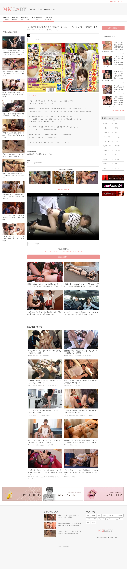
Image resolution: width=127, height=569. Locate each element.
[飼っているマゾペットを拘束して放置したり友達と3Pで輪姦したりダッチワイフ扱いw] (45, 420)
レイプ (84, 355)
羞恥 (41, 355)
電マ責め (89, 355)
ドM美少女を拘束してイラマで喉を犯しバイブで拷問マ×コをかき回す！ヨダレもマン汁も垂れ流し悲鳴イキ (45, 472)
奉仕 (116, 164)
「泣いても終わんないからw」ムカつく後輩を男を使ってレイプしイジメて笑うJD (13, 239)
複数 (37, 355)
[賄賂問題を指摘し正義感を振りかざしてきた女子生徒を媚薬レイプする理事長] (81, 331)
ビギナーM (121, 53)
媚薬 (67, 355)
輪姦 (34, 355)
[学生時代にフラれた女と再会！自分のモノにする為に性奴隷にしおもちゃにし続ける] (63, 172)
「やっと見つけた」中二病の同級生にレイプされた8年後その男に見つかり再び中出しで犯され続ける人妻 (81, 472)
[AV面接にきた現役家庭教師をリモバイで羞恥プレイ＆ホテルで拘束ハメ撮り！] (13, 161)
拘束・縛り (33, 445)
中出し (47, 355)
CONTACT (117, 537)
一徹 (67, 415)
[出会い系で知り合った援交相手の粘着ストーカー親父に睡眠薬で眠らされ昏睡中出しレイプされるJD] (81, 420)
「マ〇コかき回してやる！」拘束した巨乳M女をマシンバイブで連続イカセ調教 (13, 217)
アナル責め (118, 146)
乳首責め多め (107, 146)
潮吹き (52, 477)
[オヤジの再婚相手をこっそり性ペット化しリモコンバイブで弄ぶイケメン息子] (81, 390)
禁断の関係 (72, 415)
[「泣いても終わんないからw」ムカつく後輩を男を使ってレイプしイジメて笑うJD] (13, 224)
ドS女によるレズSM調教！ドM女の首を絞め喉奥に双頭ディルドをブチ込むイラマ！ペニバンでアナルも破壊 (13, 52)
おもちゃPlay (78, 355)
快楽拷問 (119, 515)
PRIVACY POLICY (101, 537)
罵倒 (116, 132)
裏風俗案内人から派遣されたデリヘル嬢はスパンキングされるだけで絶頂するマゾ (69, 525)
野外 (50, 30)
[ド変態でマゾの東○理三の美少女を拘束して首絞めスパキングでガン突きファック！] (13, 120)
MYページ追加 (34, 40)
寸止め (105, 128)
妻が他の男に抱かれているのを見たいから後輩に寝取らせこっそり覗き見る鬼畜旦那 (13, 196)
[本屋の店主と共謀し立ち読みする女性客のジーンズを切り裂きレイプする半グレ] (45, 360)
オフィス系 (33, 415)
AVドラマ (68, 477)
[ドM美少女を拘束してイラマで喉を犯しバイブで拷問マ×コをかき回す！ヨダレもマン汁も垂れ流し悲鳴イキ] (45, 450)
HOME (93, 537)
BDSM (93, 522)
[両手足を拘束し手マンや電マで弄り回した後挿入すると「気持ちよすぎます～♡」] (13, 59)
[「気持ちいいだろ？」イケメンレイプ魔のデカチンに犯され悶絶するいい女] (13, 141)
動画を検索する (63, 257)
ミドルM (122, 68)
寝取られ (78, 415)
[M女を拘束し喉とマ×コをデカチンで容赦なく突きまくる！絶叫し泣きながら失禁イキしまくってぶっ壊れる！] (87, 172)
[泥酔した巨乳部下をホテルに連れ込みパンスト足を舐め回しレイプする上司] (81, 360)
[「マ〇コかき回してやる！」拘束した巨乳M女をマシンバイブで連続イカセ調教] (13, 203)
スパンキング (55, 30)
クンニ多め (77, 385)
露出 (44, 355)
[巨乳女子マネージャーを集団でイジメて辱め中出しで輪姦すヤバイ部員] (45, 331)
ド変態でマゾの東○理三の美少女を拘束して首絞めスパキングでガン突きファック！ (13, 135)
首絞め (105, 164)
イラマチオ (55, 385)
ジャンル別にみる (117, 110)
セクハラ (101, 519)
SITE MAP (110, 537)
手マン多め (58, 477)
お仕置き (109, 519)
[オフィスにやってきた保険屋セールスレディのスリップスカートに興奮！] (45, 390)
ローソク (117, 155)
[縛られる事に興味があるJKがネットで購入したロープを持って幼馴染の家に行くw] (13, 80)
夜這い (67, 385)
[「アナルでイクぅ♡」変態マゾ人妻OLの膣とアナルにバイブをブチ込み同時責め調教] (39, 172)
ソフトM (43, 30)
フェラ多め (106, 141)
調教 (82, 415)
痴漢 (104, 515)
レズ (88, 519)
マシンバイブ (118, 150)
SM (88, 522)
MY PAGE (121, 1)
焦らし (93, 415)
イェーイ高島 (33, 385)
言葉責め (106, 132)
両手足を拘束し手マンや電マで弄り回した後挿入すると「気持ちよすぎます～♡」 (13, 73)
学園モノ (71, 355)
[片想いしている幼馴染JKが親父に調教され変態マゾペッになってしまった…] (13, 101)
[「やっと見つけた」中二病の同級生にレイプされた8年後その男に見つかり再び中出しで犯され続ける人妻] (81, 450)
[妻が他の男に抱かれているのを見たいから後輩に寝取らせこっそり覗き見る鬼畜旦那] (13, 182)
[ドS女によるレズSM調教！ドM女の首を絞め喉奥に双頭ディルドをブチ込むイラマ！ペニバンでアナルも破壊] (13, 38)
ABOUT (114, 1)
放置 (52, 445)
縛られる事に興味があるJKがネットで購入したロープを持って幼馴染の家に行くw (13, 95)
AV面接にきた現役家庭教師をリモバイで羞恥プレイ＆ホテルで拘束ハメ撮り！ (13, 175)
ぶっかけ (117, 168)
